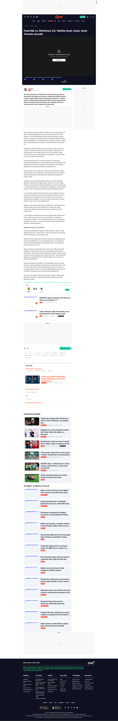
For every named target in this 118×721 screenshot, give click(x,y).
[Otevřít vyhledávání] (90, 17)
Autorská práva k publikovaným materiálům (34, 715)
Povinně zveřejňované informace (76, 717)
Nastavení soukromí (88, 715)
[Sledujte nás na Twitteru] (31, 17)
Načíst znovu (59, 60)
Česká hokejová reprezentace (33, 368)
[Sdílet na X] (28, 348)
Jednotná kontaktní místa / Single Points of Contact (54, 717)
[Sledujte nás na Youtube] (37, 17)
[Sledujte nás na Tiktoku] (34, 17)
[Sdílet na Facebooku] (25, 348)
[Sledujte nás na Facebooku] (25, 17)
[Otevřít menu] (93, 16)
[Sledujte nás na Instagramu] (28, 17)
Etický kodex (67, 717)
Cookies (81, 715)
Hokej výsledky (29, 402)
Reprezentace (38, 402)
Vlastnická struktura (39, 717)
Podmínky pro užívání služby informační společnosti (53, 715)
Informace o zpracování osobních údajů (71, 715)
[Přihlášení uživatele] (87, 17)
